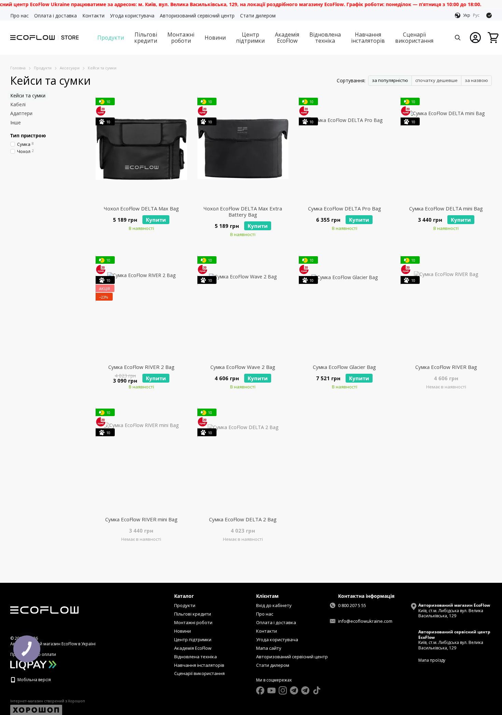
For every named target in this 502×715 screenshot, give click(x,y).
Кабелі (18, 104)
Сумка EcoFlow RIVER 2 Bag (141, 366)
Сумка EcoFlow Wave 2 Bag (242, 366)
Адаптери (21, 113)
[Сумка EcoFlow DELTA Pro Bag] (344, 149)
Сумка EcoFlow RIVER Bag (446, 366)
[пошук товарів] (457, 37)
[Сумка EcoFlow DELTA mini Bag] (446, 149)
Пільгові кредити (145, 37)
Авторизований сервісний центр (197, 15)
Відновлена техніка (325, 37)
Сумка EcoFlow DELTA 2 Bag (243, 519)
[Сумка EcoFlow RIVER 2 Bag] (141, 307)
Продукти (110, 37)
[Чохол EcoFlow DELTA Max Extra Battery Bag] (243, 149)
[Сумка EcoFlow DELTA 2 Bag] (243, 460)
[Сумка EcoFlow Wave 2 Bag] (243, 307)
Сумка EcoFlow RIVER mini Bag (141, 519)
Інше (15, 122)
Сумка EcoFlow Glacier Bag (344, 366)
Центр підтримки (250, 37)
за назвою (476, 80)
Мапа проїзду (431, 660)
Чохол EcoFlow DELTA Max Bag (141, 208)
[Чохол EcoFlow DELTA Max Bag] (141, 149)
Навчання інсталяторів (368, 37)
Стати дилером (258, 15)
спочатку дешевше (436, 80)
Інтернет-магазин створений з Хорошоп (47, 701)
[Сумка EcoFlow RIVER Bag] (446, 307)
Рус (476, 15)
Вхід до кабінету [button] (274, 605)
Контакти (93, 15)
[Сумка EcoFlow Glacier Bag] (344, 307)
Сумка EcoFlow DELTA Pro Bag (344, 208)
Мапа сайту (268, 648)
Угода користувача (132, 15)
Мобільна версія (33, 680)
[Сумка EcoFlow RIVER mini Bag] (141, 460)
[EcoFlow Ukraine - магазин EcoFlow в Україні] (44, 610)
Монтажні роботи (180, 37)
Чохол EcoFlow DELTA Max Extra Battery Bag (243, 211)
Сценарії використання (414, 37)
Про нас (19, 15)
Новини (215, 37)
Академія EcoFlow (287, 37)
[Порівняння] (489, 15)
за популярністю (390, 80)
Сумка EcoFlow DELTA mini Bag (446, 208)
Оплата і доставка (55, 15)
